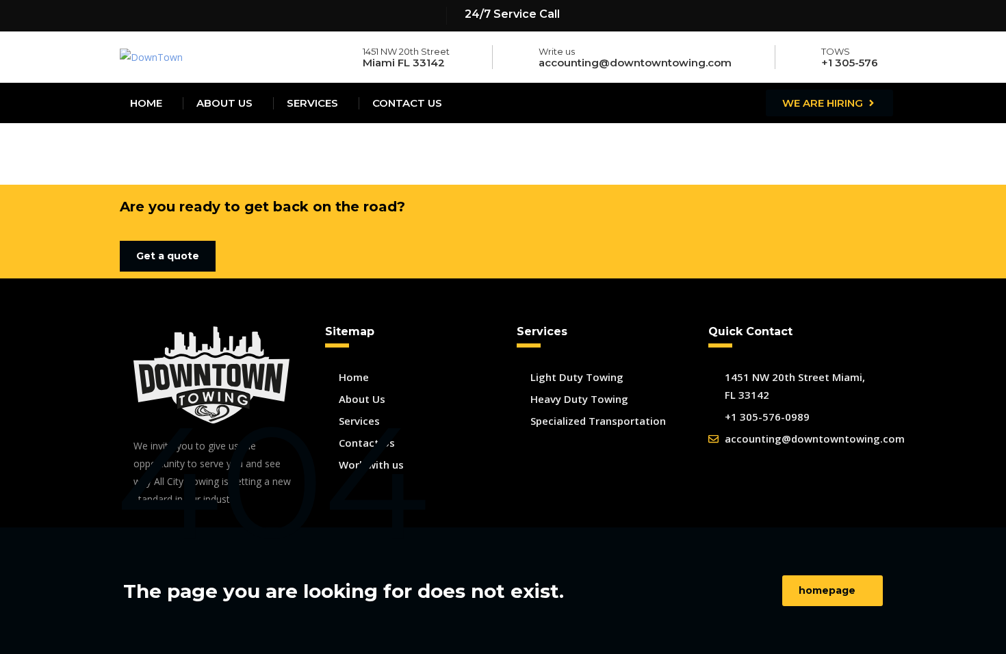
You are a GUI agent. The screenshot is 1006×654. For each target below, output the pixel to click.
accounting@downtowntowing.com (635, 62)
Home (146, 103)
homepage (827, 590)
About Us (224, 103)
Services (312, 103)
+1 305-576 (849, 62)
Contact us (407, 103)
